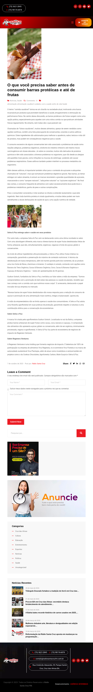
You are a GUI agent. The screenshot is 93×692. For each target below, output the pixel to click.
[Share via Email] (84, 363)
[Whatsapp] (75, 6)
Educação (19, 540)
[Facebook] (84, 6)
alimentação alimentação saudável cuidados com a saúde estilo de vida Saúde (37, 104)
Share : (66, 363)
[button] (72, 22)
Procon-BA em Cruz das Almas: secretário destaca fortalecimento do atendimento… (47, 603)
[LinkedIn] (78, 363)
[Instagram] (80, 6)
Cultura (18, 536)
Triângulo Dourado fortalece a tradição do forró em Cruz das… (52, 591)
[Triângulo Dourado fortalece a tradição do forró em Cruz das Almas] (17, 590)
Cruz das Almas (21, 531)
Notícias (13, 101)
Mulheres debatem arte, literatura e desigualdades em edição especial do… (52, 624)
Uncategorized (20, 567)
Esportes (18, 549)
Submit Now (15, 422)
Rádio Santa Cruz (38, 364)
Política (18, 558)
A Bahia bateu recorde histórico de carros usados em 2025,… (52, 613)
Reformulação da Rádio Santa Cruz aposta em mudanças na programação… (51, 635)
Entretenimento (21, 545)
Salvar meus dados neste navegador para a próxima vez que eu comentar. (39, 389)
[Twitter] (89, 6)
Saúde (19, 101)
